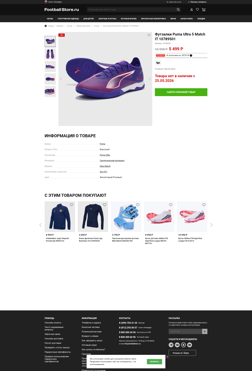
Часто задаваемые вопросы (54, 328)
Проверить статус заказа (57, 347)
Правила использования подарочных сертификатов (57, 359)
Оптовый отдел (89, 345)
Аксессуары (186, 19)
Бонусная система (91, 327)
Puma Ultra (105, 155)
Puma (102, 144)
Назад (50, 26)
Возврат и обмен (90, 336)
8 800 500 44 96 (175, 2)
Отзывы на (178, 353)
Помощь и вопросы (198, 2)
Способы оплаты (53, 322)
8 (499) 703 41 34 (128, 322)
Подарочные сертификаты (58, 352)
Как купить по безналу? (93, 349)
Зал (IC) (103, 172)
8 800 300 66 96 (127, 337)
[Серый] (158, 62)
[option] (50, 41)
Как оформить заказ (92, 340)
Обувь (50, 19)
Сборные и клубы (107, 19)
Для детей (88, 19)
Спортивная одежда (68, 19)
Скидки (201, 19)
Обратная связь (52, 334)
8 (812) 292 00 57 (128, 327)
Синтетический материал (112, 160)
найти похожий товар (181, 92)
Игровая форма (129, 19)
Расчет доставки (53, 343)
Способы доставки (54, 338)
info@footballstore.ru (132, 344)
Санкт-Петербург (55, 2)
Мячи (173, 19)
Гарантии (86, 354)
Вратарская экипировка (153, 19)
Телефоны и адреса (91, 322)
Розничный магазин (92, 331)
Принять (154, 362)
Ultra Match (105, 166)
